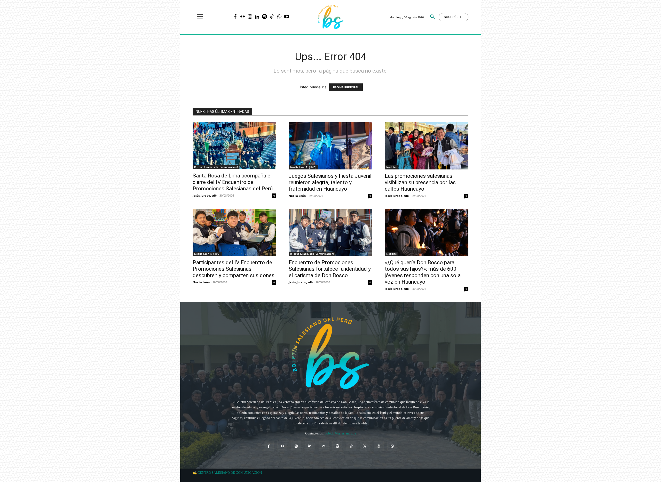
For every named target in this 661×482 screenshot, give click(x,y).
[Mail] (324, 446)
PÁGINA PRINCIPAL (346, 87)
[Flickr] (242, 17)
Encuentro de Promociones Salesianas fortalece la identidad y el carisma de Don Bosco (330, 268)
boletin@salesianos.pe (340, 433)
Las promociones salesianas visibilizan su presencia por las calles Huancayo (420, 182)
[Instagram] (250, 17)
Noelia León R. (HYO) (303, 167)
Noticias (391, 167)
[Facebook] (235, 17)
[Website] (379, 446)
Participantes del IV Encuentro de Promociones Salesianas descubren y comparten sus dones (233, 268)
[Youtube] (286, 17)
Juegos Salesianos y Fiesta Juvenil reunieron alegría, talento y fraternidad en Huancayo (330, 182)
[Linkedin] (257, 17)
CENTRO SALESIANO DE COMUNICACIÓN (230, 473)
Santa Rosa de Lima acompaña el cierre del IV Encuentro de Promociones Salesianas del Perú (233, 182)
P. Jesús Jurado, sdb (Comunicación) (216, 167)
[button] (432, 17)
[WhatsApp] (279, 17)
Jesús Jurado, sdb (205, 195)
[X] (365, 446)
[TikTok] (272, 17)
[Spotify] (264, 17)
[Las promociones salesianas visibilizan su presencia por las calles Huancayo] (426, 145)
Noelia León (297, 196)
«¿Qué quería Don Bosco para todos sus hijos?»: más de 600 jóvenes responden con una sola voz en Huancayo (423, 272)
